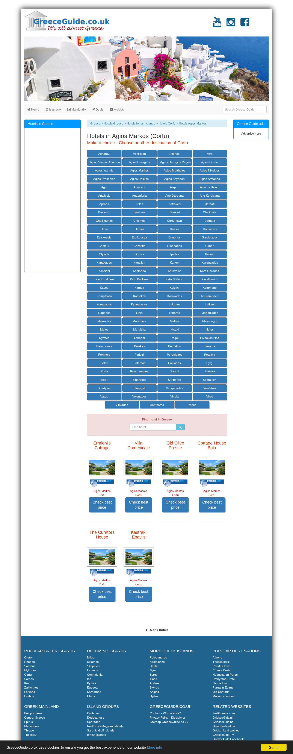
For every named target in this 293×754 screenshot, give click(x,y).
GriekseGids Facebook (228, 739)
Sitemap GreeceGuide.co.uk (169, 722)
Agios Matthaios (174, 170)
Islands (53, 109)
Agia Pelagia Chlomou (105, 162)
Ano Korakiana (210, 195)
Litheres (174, 312)
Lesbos (29, 696)
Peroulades (174, 354)
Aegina (154, 691)
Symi (153, 670)
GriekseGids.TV (223, 734)
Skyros (154, 687)
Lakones (174, 304)
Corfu (28, 674)
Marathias (139, 321)
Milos (90, 657)
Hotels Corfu (167, 123)
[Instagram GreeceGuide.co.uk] (231, 24)
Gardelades (210, 237)
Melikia (174, 321)
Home (34, 109)
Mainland (77, 109)
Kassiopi (104, 271)
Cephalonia (95, 674)
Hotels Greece (113, 123)
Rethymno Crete (224, 679)
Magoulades (209, 312)
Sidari (104, 379)
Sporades (93, 722)
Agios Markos (139, 170)
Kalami (209, 254)
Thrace (29, 730)
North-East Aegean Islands (105, 726)
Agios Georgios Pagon (175, 162)
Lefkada (29, 691)
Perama (209, 346)
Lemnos (92, 670)
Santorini (30, 666)
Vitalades (122, 405)
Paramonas (104, 346)
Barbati (209, 204)
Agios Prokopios (104, 179)
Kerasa (139, 287)
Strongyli (139, 388)
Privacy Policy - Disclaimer (167, 717)
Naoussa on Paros (225, 674)
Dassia (174, 229)
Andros (154, 683)
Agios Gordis (209, 162)
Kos (26, 683)
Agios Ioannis (104, 170)
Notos (210, 329)
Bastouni (104, 212)
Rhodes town (221, 666)
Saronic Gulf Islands (100, 730)
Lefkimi (209, 304)
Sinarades (139, 379)
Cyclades (93, 713)
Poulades (174, 363)
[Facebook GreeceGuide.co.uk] (244, 24)
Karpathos (94, 691)
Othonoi (139, 338)
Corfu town (174, 220)
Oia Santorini (221, 691)
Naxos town (220, 683)
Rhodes (29, 661)
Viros (209, 396)
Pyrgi (209, 363)
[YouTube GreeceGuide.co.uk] (217, 24)
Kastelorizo (157, 661)
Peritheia (104, 354)
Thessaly (30, 734)
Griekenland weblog (226, 730)
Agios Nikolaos (210, 170)
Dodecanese (95, 717)
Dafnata (209, 220)
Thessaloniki (221, 661)
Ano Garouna (174, 195)
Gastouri (104, 245)
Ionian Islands (96, 734)
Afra (210, 153)
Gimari (209, 245)
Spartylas (104, 388)
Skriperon (174, 379)
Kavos (104, 287)
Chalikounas (104, 220)
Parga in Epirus (223, 687)
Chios (91, 696)
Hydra (154, 696)
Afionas (174, 153)
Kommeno (210, 287)
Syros (153, 674)
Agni (104, 187)
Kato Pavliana (139, 279)
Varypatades (174, 388)
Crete (28, 657)
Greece (95, 123)
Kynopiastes (139, 304)
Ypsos (192, 405)
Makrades (104, 321)
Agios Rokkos (139, 179)
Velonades (139, 396)
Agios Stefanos (209, 179)
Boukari (174, 212)
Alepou (174, 187)
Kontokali (139, 296)
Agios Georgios (139, 162)
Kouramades (209, 296)
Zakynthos (31, 687)
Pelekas (139, 346)
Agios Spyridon (174, 179)
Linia (139, 312)
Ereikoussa (139, 237)
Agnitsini (139, 187)
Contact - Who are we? (165, 713)
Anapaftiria (139, 195)
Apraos (104, 204)
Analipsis (104, 195)
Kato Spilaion (174, 279)
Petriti (104, 363)
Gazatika (139, 245)
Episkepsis (104, 237)
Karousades (210, 262)
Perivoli (139, 354)
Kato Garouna (209, 271)
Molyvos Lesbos (223, 696)
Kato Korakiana (104, 279)
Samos (29, 679)
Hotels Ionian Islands (141, 123)
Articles (118, 109)
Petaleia (209, 354)
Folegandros (158, 657)
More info (154, 747)
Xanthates (157, 405)
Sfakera (209, 371)
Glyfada (104, 254)
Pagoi (174, 338)
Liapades (104, 312)
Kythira (92, 683)
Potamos (139, 363)
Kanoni (174, 262)
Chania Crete (222, 670)
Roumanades (139, 371)
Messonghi (209, 321)
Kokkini (174, 287)
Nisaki (175, 329)
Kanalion (139, 262)
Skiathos (93, 661)
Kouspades (104, 304)
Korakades (174, 296)
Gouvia (139, 254)
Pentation (174, 346)
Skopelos (93, 666)
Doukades (210, 229)
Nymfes (104, 338)
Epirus (28, 722)
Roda (104, 371)
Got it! (274, 747)
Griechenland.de (224, 726)
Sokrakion (209, 379)
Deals (99, 109)
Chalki (154, 666)
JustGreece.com (224, 713)
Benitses (139, 212)
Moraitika (139, 329)
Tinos (153, 679)
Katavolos (174, 271)
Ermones (174, 237)
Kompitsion (104, 296)
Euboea (92, 687)
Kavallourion (209, 279)
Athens (217, 657)
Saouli (174, 371)
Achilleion (139, 153)
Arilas (139, 204)
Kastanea (139, 271)
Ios (89, 679)
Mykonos (30, 670)
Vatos (104, 396)
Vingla (174, 396)
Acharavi (104, 153)
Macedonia (31, 726)
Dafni (104, 229)
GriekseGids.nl (223, 717)
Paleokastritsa (209, 338)
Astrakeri (175, 204)
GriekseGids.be (223, 722)
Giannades (174, 245)
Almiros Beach (209, 187)
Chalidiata (209, 212)
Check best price (102, 505)
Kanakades (104, 262)
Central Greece (34, 717)
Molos (104, 329)
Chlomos (139, 220)
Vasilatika (209, 388)
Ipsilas (174, 254)
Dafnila (139, 229)
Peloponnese (33, 713)
